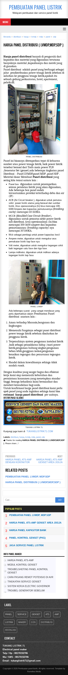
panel (38, 437)
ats (47, 614)
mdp (33, 437)
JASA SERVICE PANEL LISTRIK (26, 545)
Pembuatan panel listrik (28, 668)
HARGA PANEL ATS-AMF (20, 560)
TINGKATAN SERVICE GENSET (24, 581)
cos (33, 622)
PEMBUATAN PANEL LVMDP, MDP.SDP (27, 476)
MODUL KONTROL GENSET (22, 564)
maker (22, 622)
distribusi (14, 437)
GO (59, 500)
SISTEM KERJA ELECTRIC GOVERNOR (28, 586)
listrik (9, 622)
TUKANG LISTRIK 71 (14, 645)
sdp (43, 437)
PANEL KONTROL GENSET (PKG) (27, 538)
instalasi (10, 630)
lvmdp (27, 437)
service (22, 614)
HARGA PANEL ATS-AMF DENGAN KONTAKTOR (18, 461)
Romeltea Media (34, 671)
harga (21, 437)
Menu (5, 22)
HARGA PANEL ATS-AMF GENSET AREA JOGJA (49, 461)
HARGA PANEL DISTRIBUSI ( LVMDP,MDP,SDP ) (33, 482)
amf (57, 614)
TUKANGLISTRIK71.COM (40, 431)
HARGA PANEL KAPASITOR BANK (27, 530)
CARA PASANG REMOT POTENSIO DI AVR (30, 577)
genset (36, 614)
